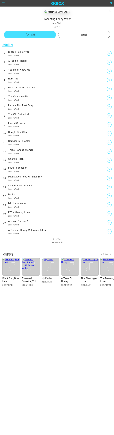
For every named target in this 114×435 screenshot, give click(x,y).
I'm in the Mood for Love (21, 87)
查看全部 (104, 254)
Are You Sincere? (18, 221)
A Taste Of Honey (66, 280)
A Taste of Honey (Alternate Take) (27, 230)
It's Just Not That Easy (20, 105)
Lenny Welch (57, 23)
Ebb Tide (13, 78)
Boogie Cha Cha (17, 132)
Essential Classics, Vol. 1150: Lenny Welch (29, 283)
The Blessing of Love (89, 280)
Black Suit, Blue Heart (10, 280)
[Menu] (3, 3)
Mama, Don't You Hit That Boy (25, 176)
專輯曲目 (7, 44)
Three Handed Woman (21, 149)
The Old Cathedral (18, 114)
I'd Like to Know (17, 203)
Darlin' (12, 194)
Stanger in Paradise (19, 141)
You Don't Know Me (19, 69)
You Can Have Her (18, 96)
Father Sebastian (17, 167)
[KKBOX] (57, 3)
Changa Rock (16, 158)
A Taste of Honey (17, 60)
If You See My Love (19, 212)
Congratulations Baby (20, 185)
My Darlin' (47, 278)
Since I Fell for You (19, 51)
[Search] (111, 3)
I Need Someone (17, 123)
